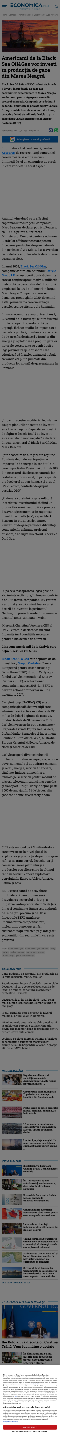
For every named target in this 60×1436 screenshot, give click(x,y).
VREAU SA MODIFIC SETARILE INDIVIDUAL (30, 1431)
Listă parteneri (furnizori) (10, 1421)
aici (16, 1396)
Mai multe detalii (34, 1384)
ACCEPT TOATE (29, 1427)
